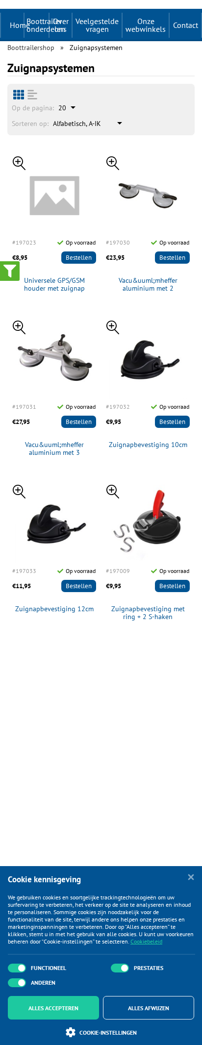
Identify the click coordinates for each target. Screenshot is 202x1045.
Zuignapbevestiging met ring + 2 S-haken (148, 613)
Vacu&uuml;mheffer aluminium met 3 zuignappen (54, 449)
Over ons (61, 25)
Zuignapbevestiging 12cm (54, 609)
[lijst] (32, 94)
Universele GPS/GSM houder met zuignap (54, 284)
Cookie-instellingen (108, 1032)
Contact (185, 25)
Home (20, 25)
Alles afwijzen (148, 1008)
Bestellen (79, 257)
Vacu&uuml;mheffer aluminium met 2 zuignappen (148, 284)
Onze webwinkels (146, 25)
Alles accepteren (53, 1008)
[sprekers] (18, 94)
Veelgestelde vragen (97, 25)
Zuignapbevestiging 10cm (148, 445)
